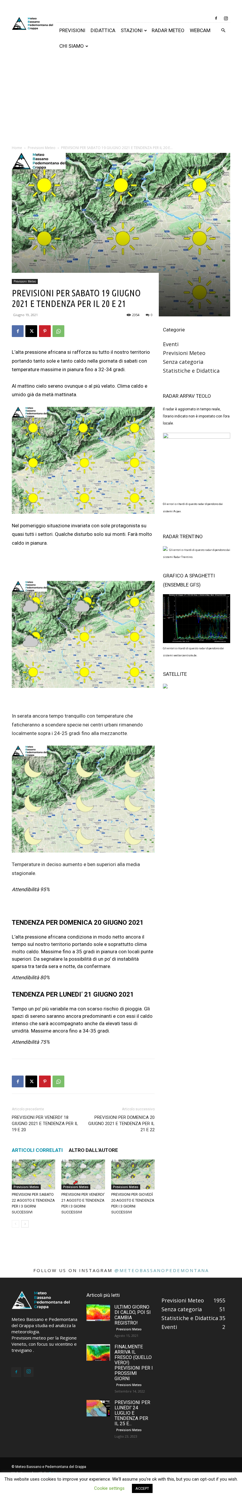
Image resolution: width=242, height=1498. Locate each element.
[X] (31, 331)
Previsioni (72, 30)
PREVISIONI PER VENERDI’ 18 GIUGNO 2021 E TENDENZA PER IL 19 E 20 (45, 1123)
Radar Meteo (168, 30)
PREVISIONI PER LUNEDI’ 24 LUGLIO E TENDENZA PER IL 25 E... (132, 1413)
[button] (223, 30)
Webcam (200, 30)
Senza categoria (183, 361)
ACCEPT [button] (142, 1488)
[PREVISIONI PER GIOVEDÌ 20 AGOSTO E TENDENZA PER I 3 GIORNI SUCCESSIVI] (133, 1174)
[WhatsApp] (58, 331)
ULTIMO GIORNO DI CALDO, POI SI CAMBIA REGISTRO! (133, 1315)
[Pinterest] (45, 331)
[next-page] (25, 1224)
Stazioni (132, 30)
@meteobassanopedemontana (162, 1270)
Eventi (171, 344)
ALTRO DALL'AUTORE (93, 1150)
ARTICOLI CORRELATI (37, 1150)
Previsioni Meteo (25, 281)
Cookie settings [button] (109, 1488)
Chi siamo (71, 46)
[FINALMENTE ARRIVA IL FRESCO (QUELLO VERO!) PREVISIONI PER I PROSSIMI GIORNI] (98, 1352)
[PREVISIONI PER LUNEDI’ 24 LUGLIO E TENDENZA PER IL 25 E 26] (98, 1408)
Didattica (103, 30)
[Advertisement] (121, 98)
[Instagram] (225, 18)
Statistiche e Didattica (191, 370)
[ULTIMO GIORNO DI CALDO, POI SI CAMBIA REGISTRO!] (98, 1312)
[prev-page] (15, 1224)
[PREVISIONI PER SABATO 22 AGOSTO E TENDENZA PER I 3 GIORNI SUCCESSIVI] (33, 1174)
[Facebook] (216, 18)
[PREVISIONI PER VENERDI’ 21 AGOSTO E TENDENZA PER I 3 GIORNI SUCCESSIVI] (83, 1174)
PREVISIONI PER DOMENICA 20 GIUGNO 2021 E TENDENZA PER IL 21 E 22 (121, 1123)
